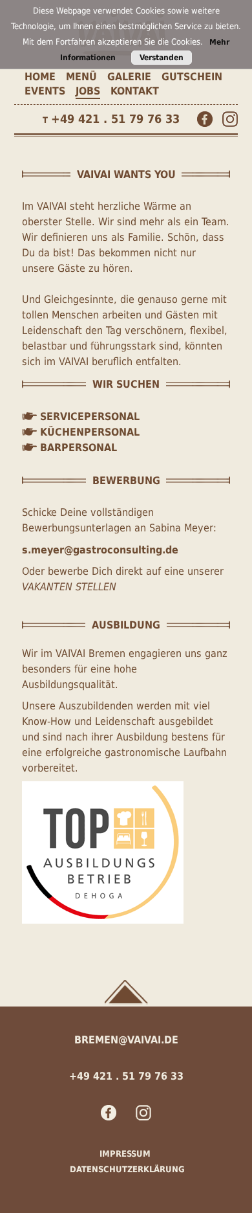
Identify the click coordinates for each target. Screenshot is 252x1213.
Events (45, 91)
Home (40, 77)
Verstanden (162, 57)
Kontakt (134, 91)
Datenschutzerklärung (127, 1169)
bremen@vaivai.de (126, 1040)
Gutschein (192, 77)
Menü (81, 77)
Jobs (88, 91)
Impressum (125, 1154)
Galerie (129, 77)
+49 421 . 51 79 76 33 (115, 119)
